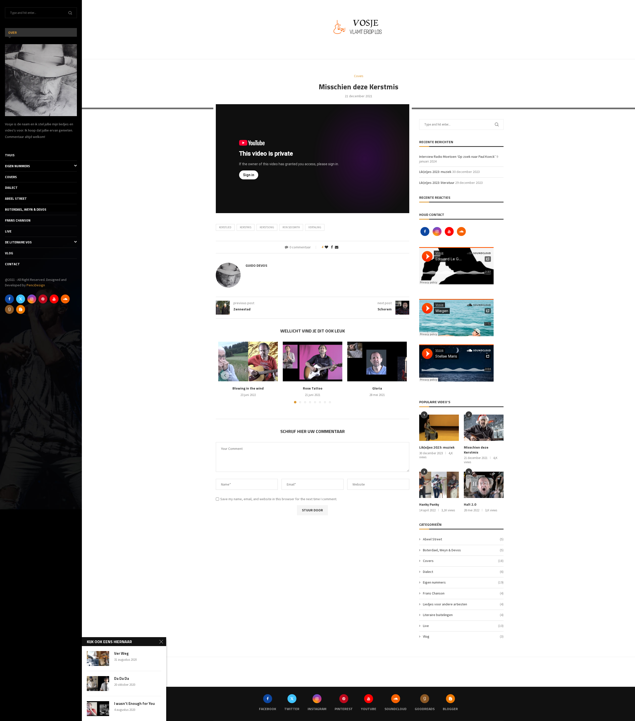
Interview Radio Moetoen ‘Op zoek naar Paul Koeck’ (457, 156)
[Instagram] (31, 299)
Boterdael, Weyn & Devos (25, 209)
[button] (225, 375)
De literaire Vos (18, 242)
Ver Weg (121, 653)
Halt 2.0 (470, 504)
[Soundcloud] (65, 299)
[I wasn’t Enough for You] (98, 708)
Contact (12, 264)
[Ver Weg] (98, 658)
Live (8, 231)
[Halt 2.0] (484, 485)
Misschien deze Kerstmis (476, 450)
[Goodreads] (9, 309)
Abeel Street (16, 198)
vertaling (314, 227)
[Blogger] (20, 309)
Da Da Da (121, 678)
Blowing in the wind (248, 388)
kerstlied (225, 227)
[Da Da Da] (98, 683)
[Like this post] (326, 247)
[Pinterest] (42, 299)
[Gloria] (377, 361)
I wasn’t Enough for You (134, 703)
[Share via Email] (336, 247)
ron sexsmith (291, 227)
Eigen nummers (17, 166)
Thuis (10, 155)
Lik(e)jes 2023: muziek (435, 171)
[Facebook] (9, 299)
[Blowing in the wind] (248, 361)
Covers (11, 176)
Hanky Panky (429, 504)
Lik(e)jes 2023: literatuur (436, 182)
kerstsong (267, 227)
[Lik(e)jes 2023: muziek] (439, 428)
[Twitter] (20, 299)
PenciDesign (36, 285)
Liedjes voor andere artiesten (463, 604)
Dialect (11, 187)
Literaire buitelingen (463, 615)
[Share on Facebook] (332, 247)
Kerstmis (245, 227)
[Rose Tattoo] (312, 361)
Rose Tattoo (312, 388)
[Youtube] (54, 299)
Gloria (377, 388)
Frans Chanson (18, 220)
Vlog (9, 253)
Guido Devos (256, 265)
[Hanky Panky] (439, 485)
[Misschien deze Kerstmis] (484, 428)
